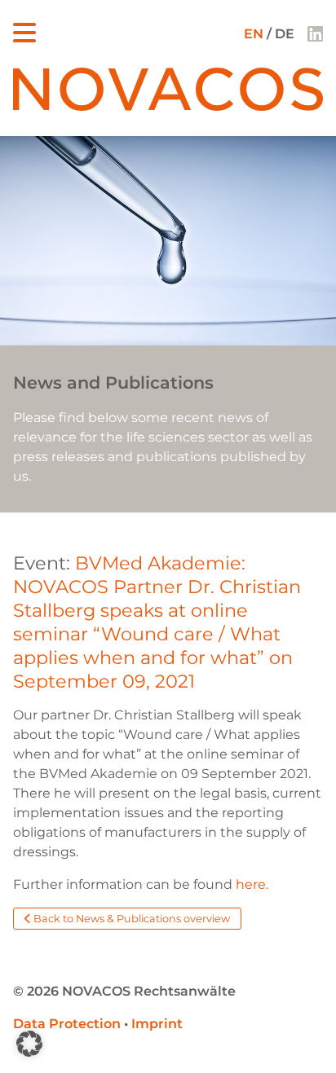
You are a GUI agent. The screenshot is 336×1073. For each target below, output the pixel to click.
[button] (29, 1043)
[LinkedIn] (315, 34)
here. (252, 884)
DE (284, 34)
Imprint (157, 1023)
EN (253, 34)
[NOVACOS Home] (168, 106)
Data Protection (67, 1023)
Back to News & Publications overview (130, 918)
